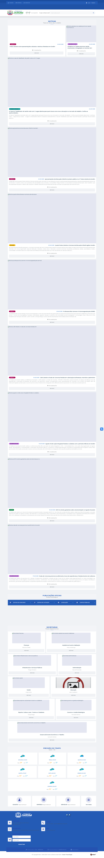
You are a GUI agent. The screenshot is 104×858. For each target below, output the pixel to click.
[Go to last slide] (2, 29)
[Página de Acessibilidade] (94, 12)
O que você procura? (44, 12)
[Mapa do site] (91, 12)
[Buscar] (70, 12)
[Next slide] (102, 29)
